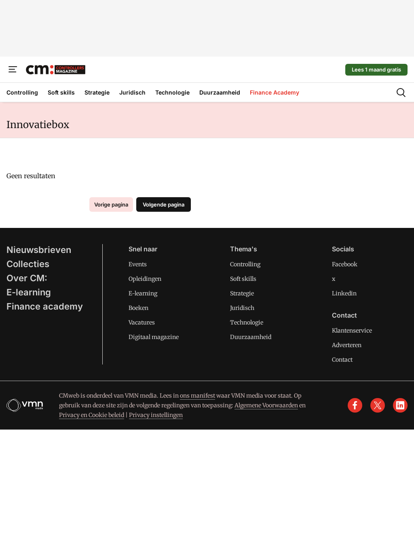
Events (138, 264)
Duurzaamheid (250, 337)
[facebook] (355, 405)
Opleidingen (145, 278)
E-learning (28, 292)
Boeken (138, 308)
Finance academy (44, 306)
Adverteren (346, 345)
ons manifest (197, 395)
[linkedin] (400, 405)
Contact (342, 359)
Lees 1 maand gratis (376, 69)
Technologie (246, 322)
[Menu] (12, 69)
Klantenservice (352, 330)
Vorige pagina (111, 204)
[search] (401, 92)
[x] (377, 405)
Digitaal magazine (154, 337)
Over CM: (26, 278)
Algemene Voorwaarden (266, 405)
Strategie (242, 293)
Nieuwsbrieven (38, 249)
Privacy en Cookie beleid (91, 415)
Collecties (27, 264)
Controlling (245, 264)
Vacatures (142, 322)
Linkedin (344, 293)
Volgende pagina (163, 204)
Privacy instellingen (156, 415)
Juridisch (242, 308)
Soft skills (243, 278)
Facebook (344, 264)
